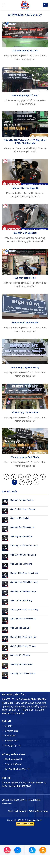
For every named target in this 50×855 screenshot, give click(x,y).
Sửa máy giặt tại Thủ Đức (25, 95)
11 (29, 482)
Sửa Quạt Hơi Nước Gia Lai (22, 509)
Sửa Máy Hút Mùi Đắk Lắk (22, 500)
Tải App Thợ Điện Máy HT (17, 769)
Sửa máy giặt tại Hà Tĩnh (25, 50)
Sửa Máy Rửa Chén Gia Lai (22, 527)
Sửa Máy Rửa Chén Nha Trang (24, 582)
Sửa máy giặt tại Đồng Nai (25, 322)
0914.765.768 (17, 713)
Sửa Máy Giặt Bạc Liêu (25, 233)
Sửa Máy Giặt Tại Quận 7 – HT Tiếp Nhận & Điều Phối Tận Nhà (25, 142)
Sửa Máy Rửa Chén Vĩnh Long (24, 545)
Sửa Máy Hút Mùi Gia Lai (21, 536)
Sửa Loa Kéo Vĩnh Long (21, 564)
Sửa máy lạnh (11, 740)
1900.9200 (38, 710)
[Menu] (3, 4)
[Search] (45, 5)
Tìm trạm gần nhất (13, 759)
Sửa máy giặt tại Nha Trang (25, 367)
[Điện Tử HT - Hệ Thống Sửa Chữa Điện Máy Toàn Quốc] (25, 5)
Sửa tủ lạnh (10, 735)
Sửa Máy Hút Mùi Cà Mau (21, 664)
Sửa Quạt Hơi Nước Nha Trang (24, 609)
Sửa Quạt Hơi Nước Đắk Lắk (23, 637)
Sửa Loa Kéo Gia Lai (19, 518)
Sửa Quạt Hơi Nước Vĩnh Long (24, 573)
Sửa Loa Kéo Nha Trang (21, 600)
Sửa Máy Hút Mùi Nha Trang (23, 591)
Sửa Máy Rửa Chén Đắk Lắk (23, 618)
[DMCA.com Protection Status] (25, 823)
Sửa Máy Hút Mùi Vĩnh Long (23, 555)
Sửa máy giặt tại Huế (25, 277)
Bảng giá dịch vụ (13, 745)
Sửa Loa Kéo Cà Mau (20, 655)
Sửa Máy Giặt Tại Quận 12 (25, 188)
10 (21, 482)
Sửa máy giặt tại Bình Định (25, 412)
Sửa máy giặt (11, 730)
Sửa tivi (8, 726)
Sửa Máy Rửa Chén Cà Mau (22, 673)
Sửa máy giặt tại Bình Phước (25, 457)
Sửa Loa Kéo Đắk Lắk (20, 628)
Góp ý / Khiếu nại (13, 764)
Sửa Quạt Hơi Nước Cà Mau (23, 646)
